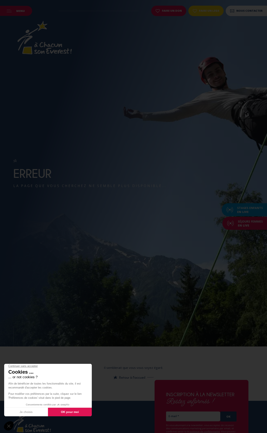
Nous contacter (249, 11)
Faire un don (172, 11)
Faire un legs (209, 11)
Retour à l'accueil (132, 377)
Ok (228, 416)
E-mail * (174, 416)
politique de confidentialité (205, 431)
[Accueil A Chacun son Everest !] (45, 38)
